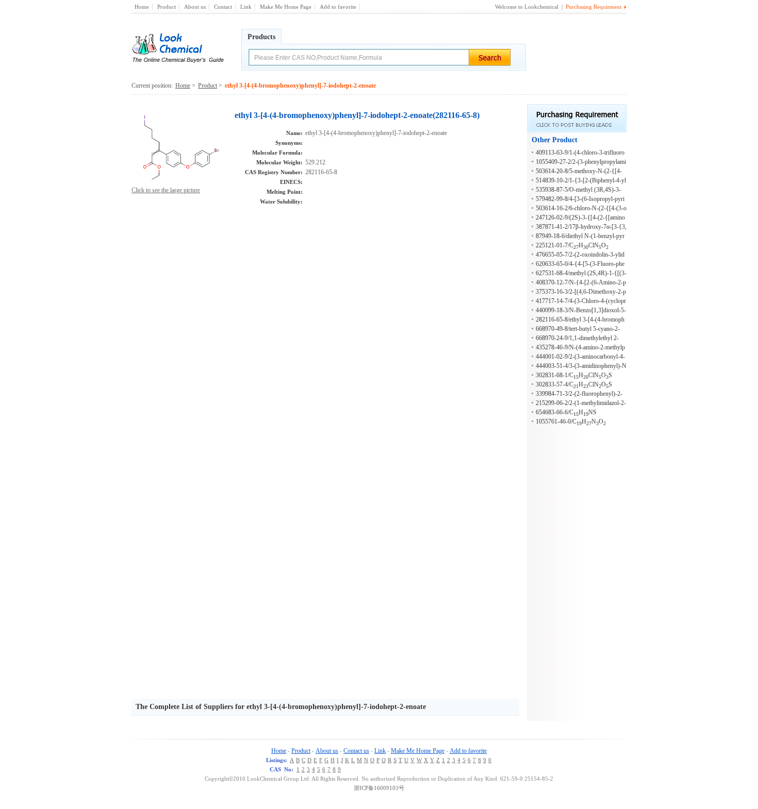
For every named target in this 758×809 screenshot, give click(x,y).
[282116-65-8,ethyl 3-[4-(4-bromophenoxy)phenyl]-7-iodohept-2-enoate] (180, 183)
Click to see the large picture (165, 190)
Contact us (356, 750)
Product (166, 7)
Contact (223, 7)
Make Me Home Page (285, 7)
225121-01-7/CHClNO (572, 245)
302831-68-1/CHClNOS (574, 375)
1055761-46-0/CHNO (571, 421)
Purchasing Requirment (593, 7)
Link (246, 7)
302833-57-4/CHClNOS (574, 384)
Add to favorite (338, 7)
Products (261, 37)
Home (142, 7)
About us (195, 7)
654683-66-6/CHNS (566, 412)
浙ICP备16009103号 (379, 788)
